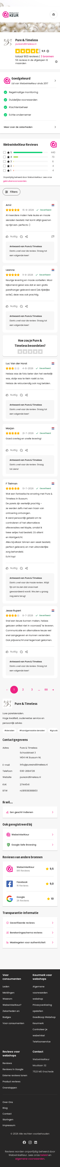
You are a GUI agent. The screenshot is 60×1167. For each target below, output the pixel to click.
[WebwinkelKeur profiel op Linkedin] (35, 1142)
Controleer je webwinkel (40, 1032)
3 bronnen (47, 56)
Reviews (7, 1063)
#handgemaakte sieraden (32, 730)
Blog (5, 1108)
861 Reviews (23, 870)
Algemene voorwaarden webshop (40, 992)
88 (46, 689)
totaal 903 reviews (27, 56)
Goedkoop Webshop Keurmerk (44, 1020)
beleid (44, 1155)
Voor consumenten (13, 1023)
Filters (14, 192)
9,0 (52, 884)
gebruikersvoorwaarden (15, 181)
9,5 (45, 51)
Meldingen (8, 992)
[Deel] (26, 236)
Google (21, 897)
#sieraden (9, 730)
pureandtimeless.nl (25, 44)
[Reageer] (21, 236)
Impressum (9, 1125)
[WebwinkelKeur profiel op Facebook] (24, 1142)
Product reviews (11, 1081)
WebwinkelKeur (25, 867)
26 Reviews (23, 900)
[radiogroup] (27, 51)
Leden (6, 986)
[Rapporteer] (53, 236)
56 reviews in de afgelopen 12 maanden (31, 61)
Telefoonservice (42, 1041)
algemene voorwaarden (29, 1158)
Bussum (33, 757)
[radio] (17, 51)
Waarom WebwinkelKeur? (12, 1001)
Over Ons (8, 1102)
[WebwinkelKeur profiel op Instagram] (30, 1142)
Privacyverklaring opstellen (42, 1008)
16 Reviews (22, 885)
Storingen (8, 1119)
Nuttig (13, 236)
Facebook (22, 882)
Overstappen (10, 1087)
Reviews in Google (13, 1069)
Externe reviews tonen (15, 1075)
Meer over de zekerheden (18, 127)
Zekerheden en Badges (11, 1014)
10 (52, 899)
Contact (7, 1113)
